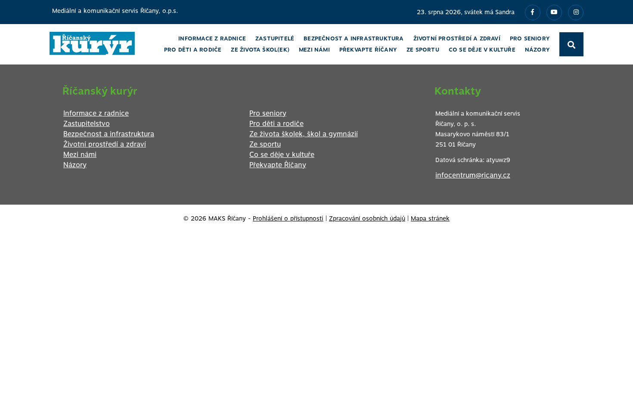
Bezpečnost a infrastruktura (108, 134)
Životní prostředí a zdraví (104, 144)
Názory (75, 165)
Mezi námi (79, 154)
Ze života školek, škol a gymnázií (303, 134)
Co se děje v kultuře (281, 154)
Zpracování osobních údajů (367, 218)
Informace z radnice (96, 113)
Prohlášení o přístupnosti (288, 218)
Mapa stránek (430, 218)
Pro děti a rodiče (276, 124)
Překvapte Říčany (277, 165)
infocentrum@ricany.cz (472, 175)
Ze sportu (265, 144)
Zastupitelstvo (86, 124)
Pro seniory (267, 113)
